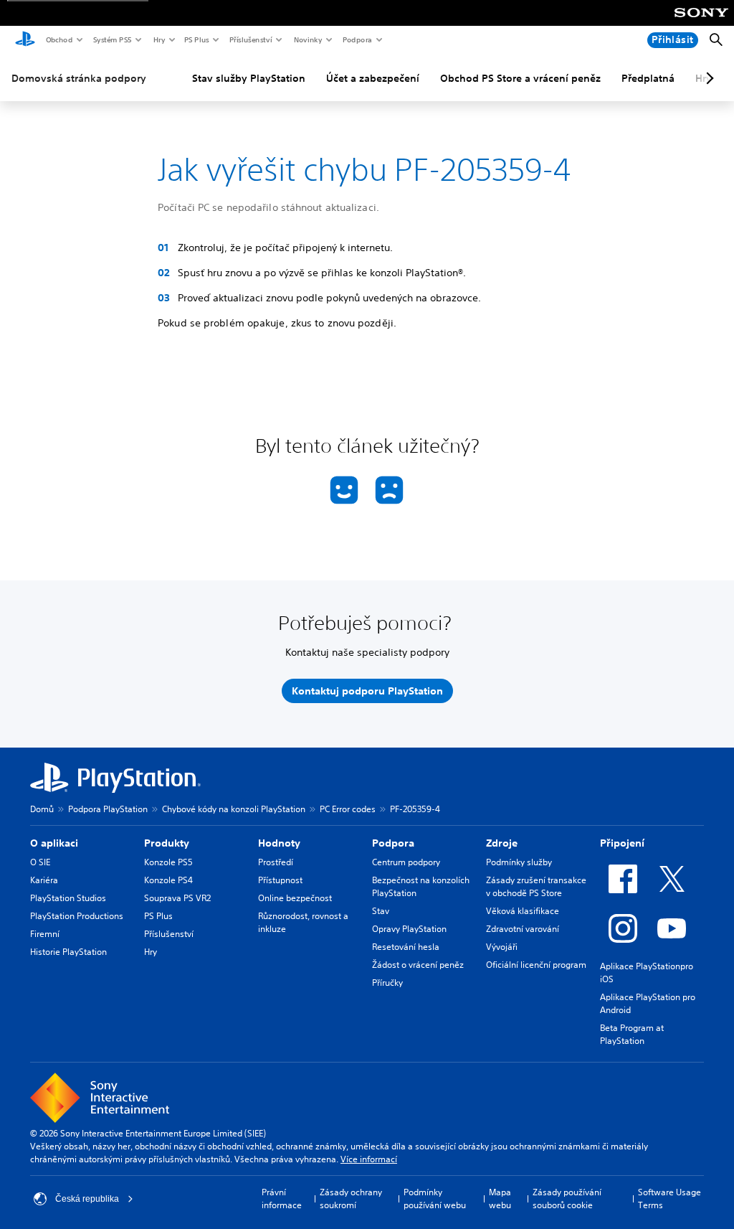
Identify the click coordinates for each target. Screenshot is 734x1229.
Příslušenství (250, 39)
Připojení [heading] (622, 843)
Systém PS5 (111, 39)
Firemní (44, 934)
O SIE (40, 862)
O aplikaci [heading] (54, 843)
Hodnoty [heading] (279, 843)
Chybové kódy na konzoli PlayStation (233, 809)
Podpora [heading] (393, 843)
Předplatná (648, 78)
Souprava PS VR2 (177, 898)
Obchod (58, 39)
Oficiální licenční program (536, 965)
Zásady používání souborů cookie (567, 1198)
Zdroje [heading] (502, 843)
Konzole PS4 (168, 880)
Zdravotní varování (522, 929)
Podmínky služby (519, 862)
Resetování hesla (405, 947)
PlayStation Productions (76, 916)
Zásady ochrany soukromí (351, 1198)
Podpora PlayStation (108, 809)
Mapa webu (500, 1198)
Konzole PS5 (168, 862)
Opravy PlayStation (409, 929)
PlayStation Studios (68, 898)
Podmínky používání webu (435, 1198)
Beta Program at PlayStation (632, 1034)
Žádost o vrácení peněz (418, 965)
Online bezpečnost (295, 898)
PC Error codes (348, 809)
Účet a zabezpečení (372, 78)
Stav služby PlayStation (248, 78)
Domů (42, 809)
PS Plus (196, 39)
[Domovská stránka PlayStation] (25, 40)
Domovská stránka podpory (78, 78)
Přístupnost (280, 880)
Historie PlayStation (68, 952)
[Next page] (707, 78)
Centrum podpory (406, 862)
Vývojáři (502, 947)
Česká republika (87, 1199)
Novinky (307, 39)
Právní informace (282, 1198)
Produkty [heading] (166, 843)
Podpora (356, 39)
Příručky (387, 982)
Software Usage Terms (669, 1198)
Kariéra (44, 880)
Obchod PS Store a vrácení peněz (520, 78)
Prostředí (275, 862)
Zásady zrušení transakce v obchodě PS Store (536, 886)
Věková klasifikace (522, 911)
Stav (380, 911)
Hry (159, 39)
